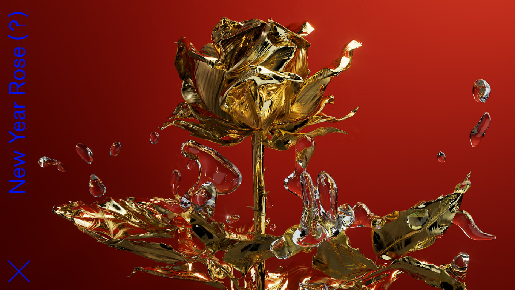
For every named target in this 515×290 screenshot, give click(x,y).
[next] (476, 145)
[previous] (38, 145)
